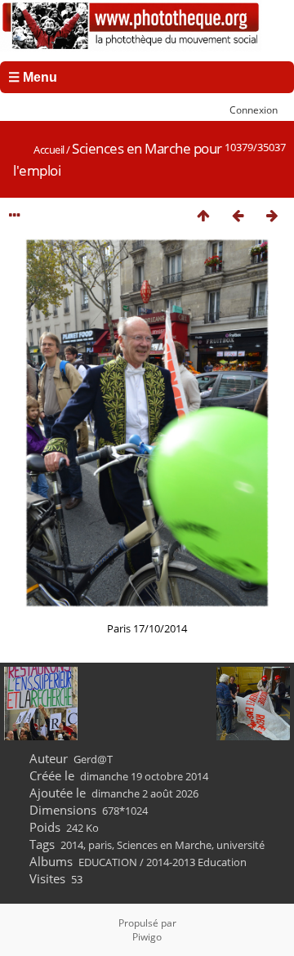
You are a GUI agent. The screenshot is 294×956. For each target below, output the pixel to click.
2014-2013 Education (196, 862)
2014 (71, 845)
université (240, 845)
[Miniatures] (203, 215)
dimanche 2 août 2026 (144, 793)
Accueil (49, 149)
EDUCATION (107, 862)
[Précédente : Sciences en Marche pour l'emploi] (237, 215)
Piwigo (147, 937)
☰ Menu (32, 77)
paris (100, 845)
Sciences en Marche (164, 845)
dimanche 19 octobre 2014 (144, 776)
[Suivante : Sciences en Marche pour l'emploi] (272, 215)
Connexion (253, 109)
